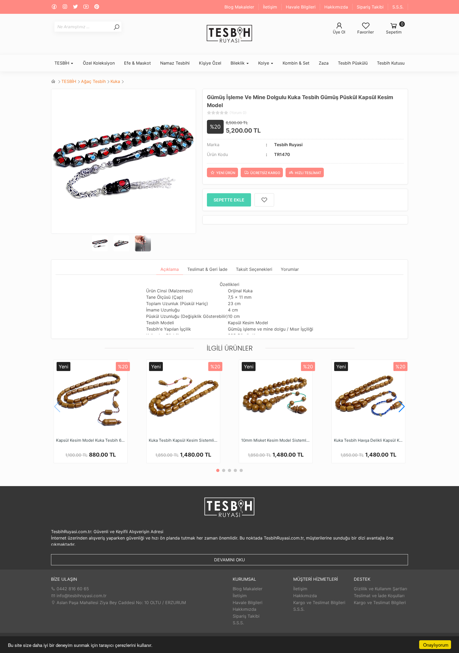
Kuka (115, 81)
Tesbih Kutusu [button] (391, 63)
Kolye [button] (264, 63)
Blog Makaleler (239, 7)
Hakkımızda (336, 7)
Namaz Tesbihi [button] (175, 63)
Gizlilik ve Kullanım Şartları (380, 588)
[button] (401, 406)
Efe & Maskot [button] (137, 63)
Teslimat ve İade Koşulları (379, 595)
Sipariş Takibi (370, 7)
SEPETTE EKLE (229, 200)
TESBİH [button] (62, 63)
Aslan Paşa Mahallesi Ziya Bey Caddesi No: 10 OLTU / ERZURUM (120, 602)
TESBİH (68, 81)
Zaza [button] (324, 63)
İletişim (270, 7)
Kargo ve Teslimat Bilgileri (319, 602)
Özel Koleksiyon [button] (99, 63)
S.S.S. (397, 7)
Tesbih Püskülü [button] (353, 63)
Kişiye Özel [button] (210, 63)
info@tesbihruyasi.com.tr (82, 595)
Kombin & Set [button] (296, 63)
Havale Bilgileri (301, 7)
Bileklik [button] (238, 63)
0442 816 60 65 (72, 588)
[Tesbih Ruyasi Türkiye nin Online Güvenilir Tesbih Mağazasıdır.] (229, 34)
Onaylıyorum (435, 644)
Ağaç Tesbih (93, 81)
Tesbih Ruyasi (288, 144)
